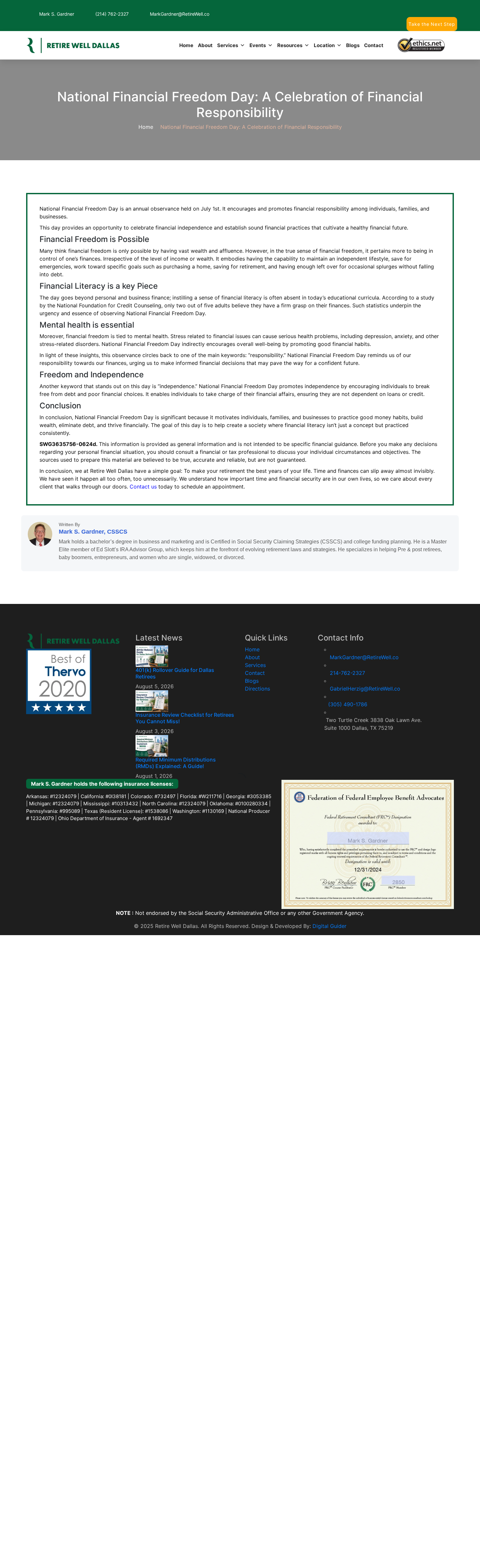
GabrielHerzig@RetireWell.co (364, 787)
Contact (372, 40)
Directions (264, 826)
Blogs (349, 40)
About (193, 40)
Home (172, 40)
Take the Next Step (431, 18)
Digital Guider (339, 1066)
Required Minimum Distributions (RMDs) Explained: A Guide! (198, 839)
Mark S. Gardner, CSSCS (90, 621)
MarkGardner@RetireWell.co (184, 13)
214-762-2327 (343, 774)
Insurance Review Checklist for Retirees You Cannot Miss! (199, 799)
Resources (282, 40)
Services (217, 40)
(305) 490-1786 (345, 801)
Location (319, 40)
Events (248, 40)
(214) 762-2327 (113, 13)
